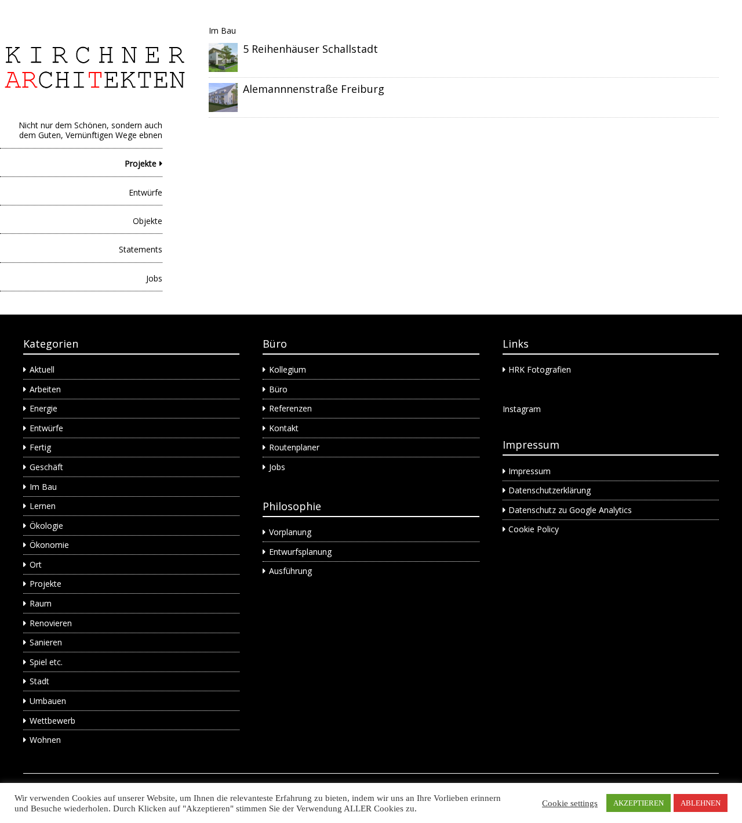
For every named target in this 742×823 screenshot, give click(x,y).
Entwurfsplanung (300, 551)
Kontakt (284, 428)
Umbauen (48, 700)
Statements (140, 249)
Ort (36, 564)
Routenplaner (294, 447)
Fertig (40, 447)
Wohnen (45, 739)
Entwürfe (145, 192)
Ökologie (46, 525)
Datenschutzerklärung (549, 490)
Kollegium (287, 369)
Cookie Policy (533, 529)
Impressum (529, 471)
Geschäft (46, 466)
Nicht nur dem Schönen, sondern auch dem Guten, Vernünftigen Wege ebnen (90, 130)
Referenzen (290, 408)
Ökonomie (49, 544)
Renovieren (51, 623)
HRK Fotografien (539, 369)
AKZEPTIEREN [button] (638, 803)
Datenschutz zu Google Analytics (570, 509)
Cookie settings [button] (570, 803)
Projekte (141, 163)
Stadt (39, 681)
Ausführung (290, 570)
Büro (278, 389)
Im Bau (43, 486)
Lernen (43, 505)
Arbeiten (45, 389)
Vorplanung (290, 531)
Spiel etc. (46, 661)
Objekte (147, 220)
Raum (41, 603)
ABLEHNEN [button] (701, 803)
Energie (43, 408)
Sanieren (46, 642)
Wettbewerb (52, 720)
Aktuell (42, 369)
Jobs (154, 278)
